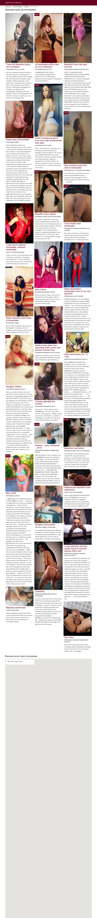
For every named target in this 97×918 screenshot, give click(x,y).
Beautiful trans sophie (45, 214)
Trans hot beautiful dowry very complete (18, 65)
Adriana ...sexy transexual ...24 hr (47, 446)
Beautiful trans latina (74, 448)
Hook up (8, 6)
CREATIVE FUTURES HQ (13, 3)
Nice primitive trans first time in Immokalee (75, 166)
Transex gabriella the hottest (45, 402)
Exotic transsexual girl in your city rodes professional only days (48, 140)
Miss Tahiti (11, 493)
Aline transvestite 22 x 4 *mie (76, 355)
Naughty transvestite (45, 524)
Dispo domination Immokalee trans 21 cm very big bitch (77, 291)
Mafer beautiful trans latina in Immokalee (19, 319)
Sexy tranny (40, 289)
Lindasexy (40, 591)
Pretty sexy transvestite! (17, 139)
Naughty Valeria (13, 386)
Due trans (68, 637)
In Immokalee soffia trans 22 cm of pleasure (47, 65)
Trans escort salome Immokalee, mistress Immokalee (15, 247)
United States (17, 6)
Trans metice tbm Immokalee (72, 224)
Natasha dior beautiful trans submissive (77, 488)
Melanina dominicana (16, 607)
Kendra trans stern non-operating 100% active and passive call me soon (47, 347)
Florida (26, 6)
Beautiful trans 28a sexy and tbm (75, 65)
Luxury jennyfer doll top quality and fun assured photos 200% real (75, 548)
